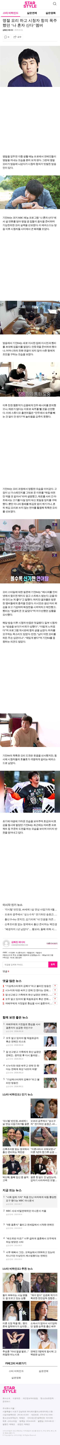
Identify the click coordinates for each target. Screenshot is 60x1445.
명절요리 (31, 953)
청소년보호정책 (47, 1398)
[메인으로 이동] (30, 7)
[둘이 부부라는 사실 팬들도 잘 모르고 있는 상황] (16, 1286)
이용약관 (16, 1398)
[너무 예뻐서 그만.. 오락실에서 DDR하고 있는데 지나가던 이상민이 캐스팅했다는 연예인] (30, 1256)
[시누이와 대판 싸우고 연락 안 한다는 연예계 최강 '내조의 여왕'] (30, 1069)
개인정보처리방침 (30, 1398)
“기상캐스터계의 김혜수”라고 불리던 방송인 (28, 986)
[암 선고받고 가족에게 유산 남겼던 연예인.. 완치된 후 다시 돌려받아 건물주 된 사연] (30, 1055)
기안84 (12, 953)
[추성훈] (16, 1342)
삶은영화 (51, 13)
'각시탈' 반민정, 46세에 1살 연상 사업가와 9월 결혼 (28, 910)
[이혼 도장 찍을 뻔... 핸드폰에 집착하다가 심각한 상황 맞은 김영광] (16, 1314)
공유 (19, 37)
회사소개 (6, 1398)
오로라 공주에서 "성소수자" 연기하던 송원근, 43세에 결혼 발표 (30, 915)
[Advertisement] (30, 121)
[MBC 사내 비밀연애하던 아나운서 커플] (30, 1214)
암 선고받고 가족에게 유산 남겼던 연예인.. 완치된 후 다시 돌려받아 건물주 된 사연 (28, 994)
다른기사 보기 (52, 943)
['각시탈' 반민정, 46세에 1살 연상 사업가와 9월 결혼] (16, 1112)
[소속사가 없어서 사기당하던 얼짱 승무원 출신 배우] (44, 1314)
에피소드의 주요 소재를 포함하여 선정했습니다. (22, 955)
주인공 (6, 958)
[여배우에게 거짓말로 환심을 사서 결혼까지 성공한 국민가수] (30, 1028)
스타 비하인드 (10, 13)
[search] (54, 3)
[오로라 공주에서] (44, 1112)
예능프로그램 (48, 955)
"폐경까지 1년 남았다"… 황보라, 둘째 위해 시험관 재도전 (30, 930)
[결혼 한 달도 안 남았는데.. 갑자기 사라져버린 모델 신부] (44, 1168)
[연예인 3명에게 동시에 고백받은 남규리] (44, 1342)
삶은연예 (32, 13)
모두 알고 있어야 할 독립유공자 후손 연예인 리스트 (28, 999)
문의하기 (6, 1401)
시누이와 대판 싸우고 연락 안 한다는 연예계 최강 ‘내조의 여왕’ (28, 990)
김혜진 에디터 (8, 30)
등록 (53, 964)
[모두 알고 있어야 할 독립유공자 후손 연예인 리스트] (30, 1041)
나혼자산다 (21, 953)
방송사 (39, 953)
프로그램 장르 (16, 958)
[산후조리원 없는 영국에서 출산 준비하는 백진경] (16, 1140)
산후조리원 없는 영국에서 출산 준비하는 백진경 (31, 924)
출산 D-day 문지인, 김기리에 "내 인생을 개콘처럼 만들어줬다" (29, 920)
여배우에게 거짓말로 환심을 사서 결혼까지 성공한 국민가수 (28, 1003)
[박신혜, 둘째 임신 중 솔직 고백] (16, 1168)
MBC (5, 953)
